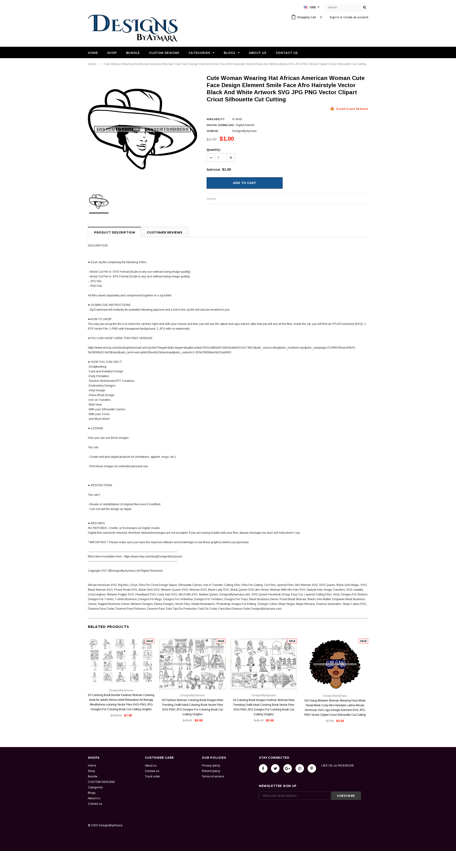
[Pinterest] (312, 768)
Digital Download (220, 125)
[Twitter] (275, 768)
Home (92, 64)
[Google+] (287, 768)
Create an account (355, 17)
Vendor (212, 131)
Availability (215, 119)
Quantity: (214, 149)
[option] (142, 129)
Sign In (334, 17)
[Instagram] (299, 768)
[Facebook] (263, 768)
